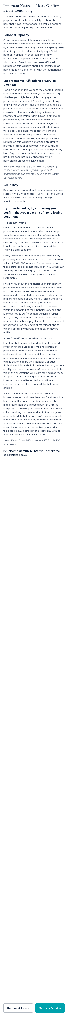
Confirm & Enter (50, 1008)
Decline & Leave (18, 1008)
